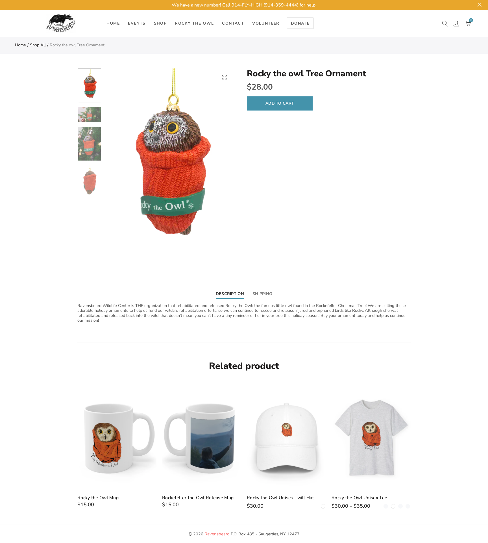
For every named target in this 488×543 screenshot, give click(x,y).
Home (20, 45)
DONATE (300, 23)
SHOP (160, 23)
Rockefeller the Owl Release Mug (198, 497)
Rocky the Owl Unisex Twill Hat (280, 497)
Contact (233, 23)
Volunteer (266, 23)
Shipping (262, 294)
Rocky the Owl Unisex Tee (359, 497)
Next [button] (219, 165)
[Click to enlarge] (224, 77)
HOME (113, 23)
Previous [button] (119, 165)
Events (136, 23)
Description (230, 294)
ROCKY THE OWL (194, 23)
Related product (244, 366)
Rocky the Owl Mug (98, 497)
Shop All (38, 45)
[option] (169, 165)
